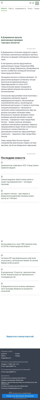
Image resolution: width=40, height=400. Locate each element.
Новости (4, 8)
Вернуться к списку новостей (20, 336)
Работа (11, 8)
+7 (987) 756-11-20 (13, 364)
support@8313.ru (10, 366)
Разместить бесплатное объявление (20, 396)
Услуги (30, 8)
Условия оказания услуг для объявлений (14, 386)
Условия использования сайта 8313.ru (13, 378)
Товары (36, 8)
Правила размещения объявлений (12, 380)
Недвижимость (20, 8)
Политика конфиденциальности (11, 388)
